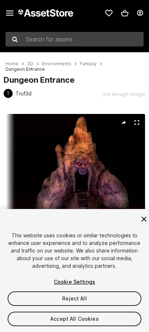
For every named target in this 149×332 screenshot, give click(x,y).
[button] (124, 13)
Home (11, 63)
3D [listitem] (30, 63)
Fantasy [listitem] (88, 63)
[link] (109, 13)
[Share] (123, 122)
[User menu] (140, 13)
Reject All (74, 298)
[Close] (144, 219)
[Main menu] (10, 13)
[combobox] (74, 39)
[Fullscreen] (136, 122)
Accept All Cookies (74, 319)
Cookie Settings (74, 282)
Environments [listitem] (56, 63)
